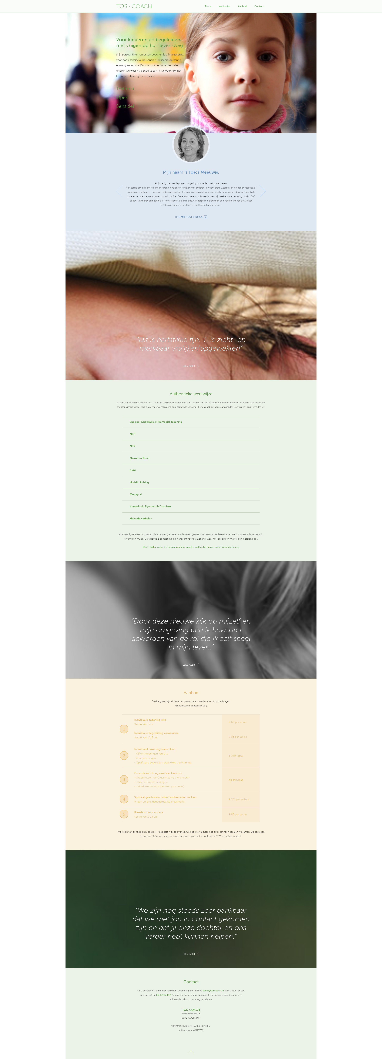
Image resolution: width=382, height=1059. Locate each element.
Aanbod (242, 6)
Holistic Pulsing (139, 482)
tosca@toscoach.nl (213, 990)
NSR (132, 446)
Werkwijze (224, 6)
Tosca (208, 6)
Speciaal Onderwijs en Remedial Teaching (156, 422)
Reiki (133, 470)
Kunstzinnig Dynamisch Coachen (150, 506)
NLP (132, 434)
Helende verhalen (141, 518)
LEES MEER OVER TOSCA (188, 216)
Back (191, 1051)
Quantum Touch (140, 458)
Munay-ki (136, 494)
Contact (259, 6)
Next (263, 191)
